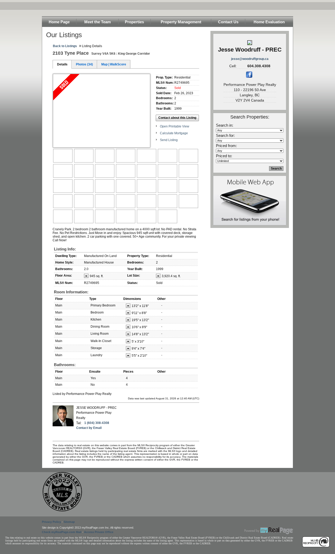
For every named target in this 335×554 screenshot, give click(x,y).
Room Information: (71, 292)
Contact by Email (89, 428)
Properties (134, 22)
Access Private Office (98, 532)
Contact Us (228, 22)
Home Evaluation (269, 22)
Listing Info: (65, 249)
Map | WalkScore (113, 64)
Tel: (79, 423)
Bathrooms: (65, 364)
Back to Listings (65, 46)
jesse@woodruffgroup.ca (250, 59)
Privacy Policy (51, 521)
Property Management (181, 22)
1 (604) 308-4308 (96, 423)
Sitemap (69, 521)
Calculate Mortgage (174, 133)
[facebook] (249, 77)
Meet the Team (97, 22)
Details (62, 64)
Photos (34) (84, 64)
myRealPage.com (268, 530)
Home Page (59, 22)
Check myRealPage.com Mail (61, 532)
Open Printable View (174, 126)
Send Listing (169, 140)
